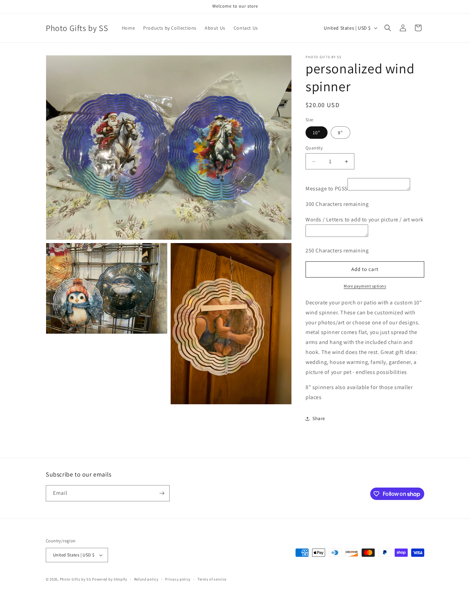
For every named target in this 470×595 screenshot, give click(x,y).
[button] (387, 27)
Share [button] (318, 418)
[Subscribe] (161, 493)
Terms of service (211, 579)
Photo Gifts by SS (75, 579)
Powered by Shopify (109, 579)
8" (340, 132)
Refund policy (146, 579)
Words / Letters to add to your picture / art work (364, 219)
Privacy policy (178, 579)
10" (316, 132)
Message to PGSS (327, 188)
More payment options (365, 286)
